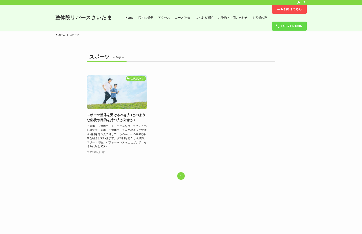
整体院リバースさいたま (83, 17)
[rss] (298, 2)
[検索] (304, 2)
